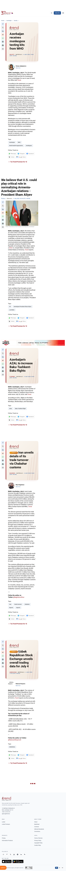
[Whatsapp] (3, 854)
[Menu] (63, 13)
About (35, 822)
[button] (2, 24)
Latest (3, 822)
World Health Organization (16, 145)
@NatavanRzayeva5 (14, 740)
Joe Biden (11, 310)
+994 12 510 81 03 (6, 811)
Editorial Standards (39, 829)
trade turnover (18, 604)
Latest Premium (6, 824)
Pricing (3, 838)
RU (62, 867)
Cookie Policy (37, 845)
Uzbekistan (12, 747)
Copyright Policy (38, 842)
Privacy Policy (37, 840)
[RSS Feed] (24, 854)
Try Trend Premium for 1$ (18, 162)
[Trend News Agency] (6, 799)
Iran (10, 604)
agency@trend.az (6, 813)
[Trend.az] (7, 13)
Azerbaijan (12, 142)
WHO (19, 142)
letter (11, 248)
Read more (18, 68)
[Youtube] (14, 854)
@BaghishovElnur (18, 597)
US (10, 306)
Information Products (7, 840)
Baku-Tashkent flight (20, 408)
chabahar (27, 604)
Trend (19, 80)
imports (18, 607)
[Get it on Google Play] (18, 861)
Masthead (36, 824)
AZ (59, 867)
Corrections (37, 831)
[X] (10, 854)
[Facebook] (6, 854)
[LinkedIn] (21, 854)
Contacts (36, 826)
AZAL (10, 408)
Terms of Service (38, 838)
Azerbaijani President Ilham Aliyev (22, 306)
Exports (11, 607)
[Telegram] (17, 854)
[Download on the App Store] (7, 861)
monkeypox (29, 145)
